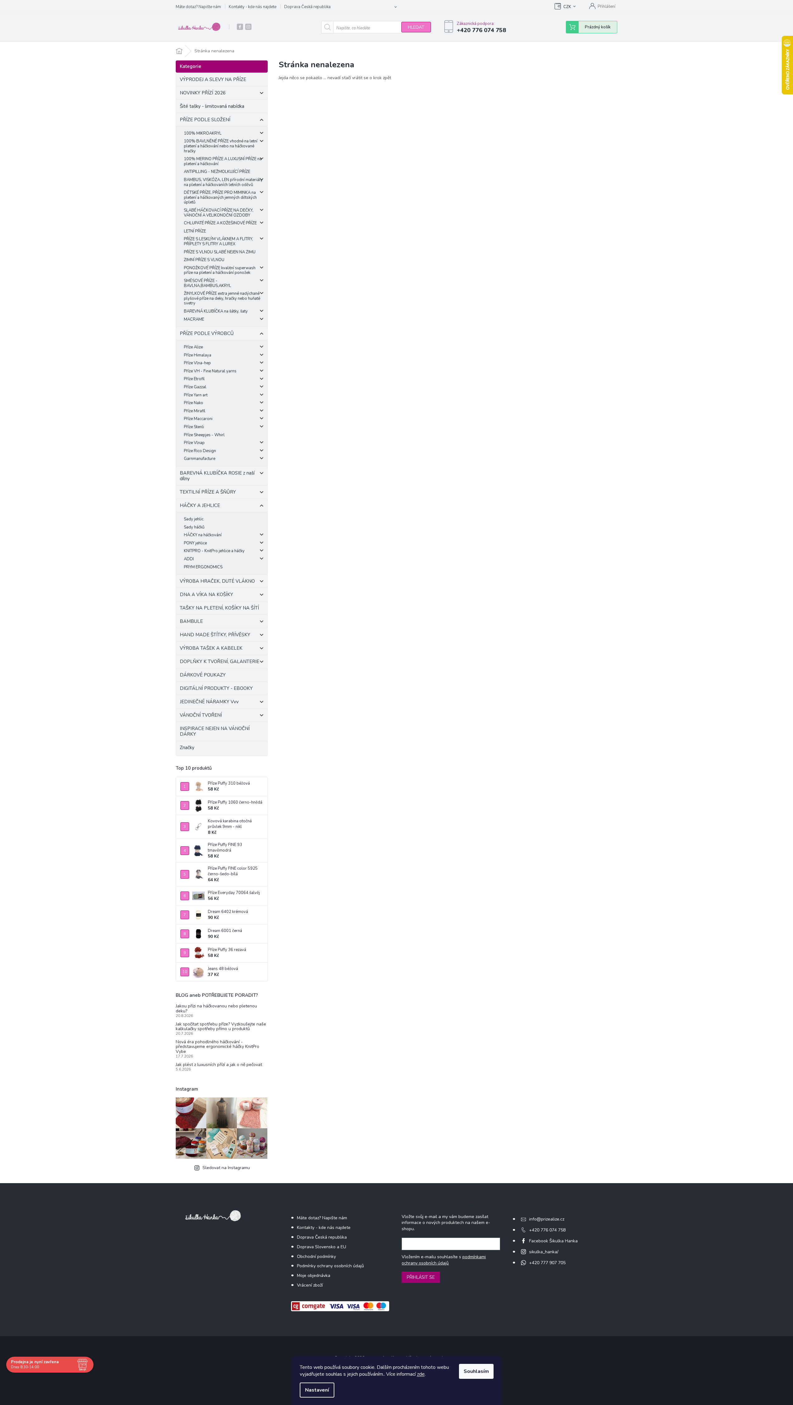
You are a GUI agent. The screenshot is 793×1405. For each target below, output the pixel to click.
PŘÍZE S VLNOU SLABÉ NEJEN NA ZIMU (220, 252)
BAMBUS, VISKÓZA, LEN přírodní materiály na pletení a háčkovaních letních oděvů (223, 182)
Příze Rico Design (200, 451)
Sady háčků (194, 527)
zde (421, 1374)
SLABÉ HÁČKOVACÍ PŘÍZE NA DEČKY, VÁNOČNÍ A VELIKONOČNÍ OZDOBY (218, 213)
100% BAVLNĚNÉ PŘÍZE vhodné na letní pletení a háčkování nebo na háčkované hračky (220, 146)
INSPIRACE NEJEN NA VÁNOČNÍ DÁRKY (215, 731)
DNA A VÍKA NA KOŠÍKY (206, 594)
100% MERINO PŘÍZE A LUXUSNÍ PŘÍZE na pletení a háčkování (223, 161)
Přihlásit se (421, 1277)
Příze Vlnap (194, 443)
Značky (187, 747)
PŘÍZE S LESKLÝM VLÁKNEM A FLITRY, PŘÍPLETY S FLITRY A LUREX (218, 241)
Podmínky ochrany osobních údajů (330, 1266)
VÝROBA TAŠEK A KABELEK (211, 648)
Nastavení (317, 1390)
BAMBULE (191, 621)
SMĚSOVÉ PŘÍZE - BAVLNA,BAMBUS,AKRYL (207, 283)
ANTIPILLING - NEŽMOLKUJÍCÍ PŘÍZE (217, 171)
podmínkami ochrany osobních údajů (444, 1260)
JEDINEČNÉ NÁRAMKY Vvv (209, 702)
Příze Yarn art (196, 395)
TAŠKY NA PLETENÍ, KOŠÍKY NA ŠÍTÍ (219, 608)
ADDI (189, 559)
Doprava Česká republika (307, 7)
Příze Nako (193, 403)
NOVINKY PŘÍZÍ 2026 (203, 93)
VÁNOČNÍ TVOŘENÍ (201, 715)
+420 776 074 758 (547, 1230)
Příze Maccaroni (198, 419)
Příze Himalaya (197, 355)
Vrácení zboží (310, 1285)
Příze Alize (193, 347)
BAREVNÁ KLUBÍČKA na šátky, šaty (216, 311)
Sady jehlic (193, 519)
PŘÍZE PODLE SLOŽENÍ (205, 120)
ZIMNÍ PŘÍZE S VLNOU (204, 260)
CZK (567, 7)
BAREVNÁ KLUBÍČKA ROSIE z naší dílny (217, 476)
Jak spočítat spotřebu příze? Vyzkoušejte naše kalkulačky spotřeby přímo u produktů (221, 1026)
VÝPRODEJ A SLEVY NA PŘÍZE (213, 79)
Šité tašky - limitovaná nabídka (212, 106)
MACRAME (194, 319)
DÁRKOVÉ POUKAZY (203, 675)
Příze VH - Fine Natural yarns (210, 371)
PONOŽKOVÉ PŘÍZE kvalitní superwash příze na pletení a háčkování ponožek (220, 270)
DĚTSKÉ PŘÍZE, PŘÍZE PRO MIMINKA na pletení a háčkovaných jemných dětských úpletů (220, 197)
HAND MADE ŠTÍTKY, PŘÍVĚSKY (215, 635)
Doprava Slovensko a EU (321, 1247)
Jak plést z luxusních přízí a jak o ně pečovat (219, 1064)
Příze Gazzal (195, 387)
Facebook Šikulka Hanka (553, 1241)
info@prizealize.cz (546, 1219)
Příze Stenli (194, 427)
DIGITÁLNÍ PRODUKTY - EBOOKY (216, 688)
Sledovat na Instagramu (226, 1168)
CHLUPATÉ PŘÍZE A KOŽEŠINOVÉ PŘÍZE (220, 223)
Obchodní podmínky (316, 1256)
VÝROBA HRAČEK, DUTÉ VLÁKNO (217, 581)
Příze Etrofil (194, 379)
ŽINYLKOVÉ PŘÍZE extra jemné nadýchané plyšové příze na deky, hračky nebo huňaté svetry (222, 298)
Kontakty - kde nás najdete (252, 7)
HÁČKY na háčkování (203, 535)
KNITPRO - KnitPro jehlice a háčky (214, 551)
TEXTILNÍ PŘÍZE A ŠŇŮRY (208, 492)
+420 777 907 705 (547, 1263)
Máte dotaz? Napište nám (198, 7)
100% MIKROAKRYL (203, 133)
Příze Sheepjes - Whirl (204, 435)
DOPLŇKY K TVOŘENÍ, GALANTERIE (219, 661)
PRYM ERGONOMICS (203, 567)
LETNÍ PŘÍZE (195, 231)
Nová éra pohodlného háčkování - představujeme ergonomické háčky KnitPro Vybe (217, 1046)
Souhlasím (476, 1371)
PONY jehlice (195, 543)
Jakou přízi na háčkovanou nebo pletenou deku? (216, 1008)
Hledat (416, 27)
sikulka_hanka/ (543, 1252)
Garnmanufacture (199, 458)
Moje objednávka (313, 1275)
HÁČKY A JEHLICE (200, 505)
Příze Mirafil (194, 411)
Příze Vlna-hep (197, 363)
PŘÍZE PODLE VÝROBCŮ (207, 333)
